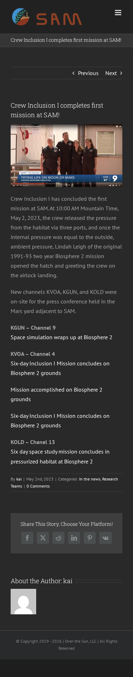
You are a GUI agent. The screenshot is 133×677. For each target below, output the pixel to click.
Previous (88, 72)
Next (111, 72)
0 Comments (38, 486)
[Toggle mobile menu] (118, 12)
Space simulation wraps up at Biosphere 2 (61, 337)
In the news (89, 479)
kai (19, 479)
